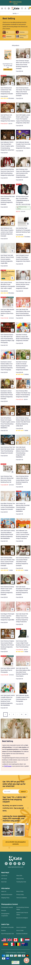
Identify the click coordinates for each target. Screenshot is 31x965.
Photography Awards (7, 905)
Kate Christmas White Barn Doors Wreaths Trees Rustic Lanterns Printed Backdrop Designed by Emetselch (8, 559)
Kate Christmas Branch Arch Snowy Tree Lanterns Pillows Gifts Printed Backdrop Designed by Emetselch (23, 89)
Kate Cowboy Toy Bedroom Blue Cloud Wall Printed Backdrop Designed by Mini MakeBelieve (22, 505)
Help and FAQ (20, 876)
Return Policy (19, 889)
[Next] (26, 712)
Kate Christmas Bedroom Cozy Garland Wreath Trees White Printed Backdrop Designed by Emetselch (22, 559)
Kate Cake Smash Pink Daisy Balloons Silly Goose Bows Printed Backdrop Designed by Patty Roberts (23, 310)
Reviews (3, 928)
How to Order (20, 928)
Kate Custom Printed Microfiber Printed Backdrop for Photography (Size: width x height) (8, 283)
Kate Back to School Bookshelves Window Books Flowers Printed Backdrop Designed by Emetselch (7, 393)
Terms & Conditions (21, 895)
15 (21, 712)
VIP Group (4, 876)
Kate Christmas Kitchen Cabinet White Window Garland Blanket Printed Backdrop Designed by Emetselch (22, 478)
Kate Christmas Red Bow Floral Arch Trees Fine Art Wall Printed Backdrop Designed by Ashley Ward (7, 170)
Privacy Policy (20, 892)
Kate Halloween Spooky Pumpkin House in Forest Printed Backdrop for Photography (22, 696)
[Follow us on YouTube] (23, 861)
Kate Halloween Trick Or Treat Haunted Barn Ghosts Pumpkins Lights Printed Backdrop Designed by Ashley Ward (7, 144)
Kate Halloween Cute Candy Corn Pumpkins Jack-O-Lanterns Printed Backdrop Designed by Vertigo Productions (22, 532)
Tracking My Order (21, 880)
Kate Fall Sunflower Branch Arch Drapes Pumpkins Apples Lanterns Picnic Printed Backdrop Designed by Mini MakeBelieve (8, 421)
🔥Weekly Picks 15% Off (15, 1)
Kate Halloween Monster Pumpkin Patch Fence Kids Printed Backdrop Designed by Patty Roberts (23, 143)
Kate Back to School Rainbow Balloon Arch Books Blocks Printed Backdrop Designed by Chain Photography (7, 363)
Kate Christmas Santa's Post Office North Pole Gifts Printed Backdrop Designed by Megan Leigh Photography (7, 336)
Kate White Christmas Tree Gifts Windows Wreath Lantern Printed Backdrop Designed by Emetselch (8, 504)
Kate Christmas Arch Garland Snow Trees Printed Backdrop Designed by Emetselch (7, 88)
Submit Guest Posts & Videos (22, 911)
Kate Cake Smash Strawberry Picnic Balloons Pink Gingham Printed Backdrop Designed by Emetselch (23, 588)
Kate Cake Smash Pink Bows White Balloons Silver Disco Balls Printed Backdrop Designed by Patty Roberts (23, 670)
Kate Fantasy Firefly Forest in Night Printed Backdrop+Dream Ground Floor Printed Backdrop (23, 642)
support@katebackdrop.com (15, 865)
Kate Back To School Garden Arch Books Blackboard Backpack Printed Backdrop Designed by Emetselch (22, 363)
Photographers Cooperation (5, 912)
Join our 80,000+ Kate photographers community (15, 841)
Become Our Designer (22, 916)
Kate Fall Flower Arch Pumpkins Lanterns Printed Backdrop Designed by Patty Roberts (8, 116)
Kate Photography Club (7, 931)
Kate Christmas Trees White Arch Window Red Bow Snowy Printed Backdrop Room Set (7, 477)
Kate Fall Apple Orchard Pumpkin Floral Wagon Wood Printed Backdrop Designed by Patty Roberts (23, 256)
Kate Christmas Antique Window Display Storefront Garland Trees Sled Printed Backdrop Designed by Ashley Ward (23, 420)
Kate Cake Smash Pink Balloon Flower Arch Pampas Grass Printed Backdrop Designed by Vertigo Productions (22, 616)
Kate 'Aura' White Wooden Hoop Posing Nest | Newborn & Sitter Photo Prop (7, 310)
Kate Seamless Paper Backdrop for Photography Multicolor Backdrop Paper (23, 228)
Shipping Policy (5, 895)
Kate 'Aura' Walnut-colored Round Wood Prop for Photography (8, 668)
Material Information (6, 892)
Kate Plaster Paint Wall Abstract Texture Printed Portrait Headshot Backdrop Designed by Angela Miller (7, 257)
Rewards (3, 908)
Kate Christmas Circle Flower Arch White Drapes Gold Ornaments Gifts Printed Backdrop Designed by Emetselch (23, 171)
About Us (3, 889)
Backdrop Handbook (21, 931)
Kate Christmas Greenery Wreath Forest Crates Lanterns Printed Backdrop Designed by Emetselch (7, 588)
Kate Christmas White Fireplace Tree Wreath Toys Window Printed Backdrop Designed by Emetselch (23, 391)
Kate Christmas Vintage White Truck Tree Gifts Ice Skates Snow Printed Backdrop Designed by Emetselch (22, 62)
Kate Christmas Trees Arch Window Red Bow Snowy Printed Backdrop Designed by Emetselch (23, 283)
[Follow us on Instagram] (10, 861)
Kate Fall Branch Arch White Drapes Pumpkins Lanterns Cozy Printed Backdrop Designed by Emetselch (7, 230)
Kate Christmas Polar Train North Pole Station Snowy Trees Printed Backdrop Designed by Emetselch (8, 448)
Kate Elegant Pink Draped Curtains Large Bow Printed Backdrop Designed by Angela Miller (7, 615)
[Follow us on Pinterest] (19, 861)
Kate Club (3, 880)
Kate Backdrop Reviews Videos (22, 906)
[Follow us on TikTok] (14, 861)
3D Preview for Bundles (7, 925)
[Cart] (29, 6)
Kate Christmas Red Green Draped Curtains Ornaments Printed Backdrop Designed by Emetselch (8, 198)
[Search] (5, 6)
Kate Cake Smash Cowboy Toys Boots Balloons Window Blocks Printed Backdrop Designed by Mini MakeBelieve (8, 532)
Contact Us (4, 873)
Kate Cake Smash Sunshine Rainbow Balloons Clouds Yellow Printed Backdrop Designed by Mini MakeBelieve (22, 450)
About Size (19, 873)
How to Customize (21, 925)
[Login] (25, 6)
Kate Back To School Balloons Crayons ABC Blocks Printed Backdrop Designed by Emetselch (22, 335)
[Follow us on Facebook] (6, 861)
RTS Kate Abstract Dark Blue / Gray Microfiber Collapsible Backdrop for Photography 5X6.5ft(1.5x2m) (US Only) (23, 198)
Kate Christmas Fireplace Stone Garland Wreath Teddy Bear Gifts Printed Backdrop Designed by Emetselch (7, 643)
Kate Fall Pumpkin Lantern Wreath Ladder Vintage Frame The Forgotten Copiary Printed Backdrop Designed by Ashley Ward (23, 117)
